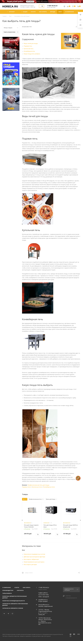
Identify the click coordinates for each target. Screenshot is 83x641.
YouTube (12, 613)
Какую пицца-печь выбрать (32, 54)
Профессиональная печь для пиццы (38, 485)
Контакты (20, 590)
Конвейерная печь (29, 51)
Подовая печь (28, 46)
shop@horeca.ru (43, 599)
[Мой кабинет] (64, 7)
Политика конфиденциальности (13, 600)
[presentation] (22, 520)
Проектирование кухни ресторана (34, 562)
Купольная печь (28, 48)
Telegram (8, 613)
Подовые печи (26, 487)
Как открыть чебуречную (31, 559)
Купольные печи (37, 487)
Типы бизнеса (7, 593)
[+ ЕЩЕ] (78, 12)
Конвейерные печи (49, 487)
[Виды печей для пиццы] (71, 41)
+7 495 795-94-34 (52, 6)
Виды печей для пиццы (31, 43)
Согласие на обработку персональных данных (15, 604)
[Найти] (42, 6)
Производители (7, 590)
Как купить (26, 587)
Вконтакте (4, 613)
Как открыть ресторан (30, 564)
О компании (6, 587)
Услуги (17, 587)
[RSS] (76, 26)
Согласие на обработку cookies (12, 608)
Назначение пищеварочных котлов (34, 554)
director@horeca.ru (43, 604)
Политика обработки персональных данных (14, 597)
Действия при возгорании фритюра (34, 557)
